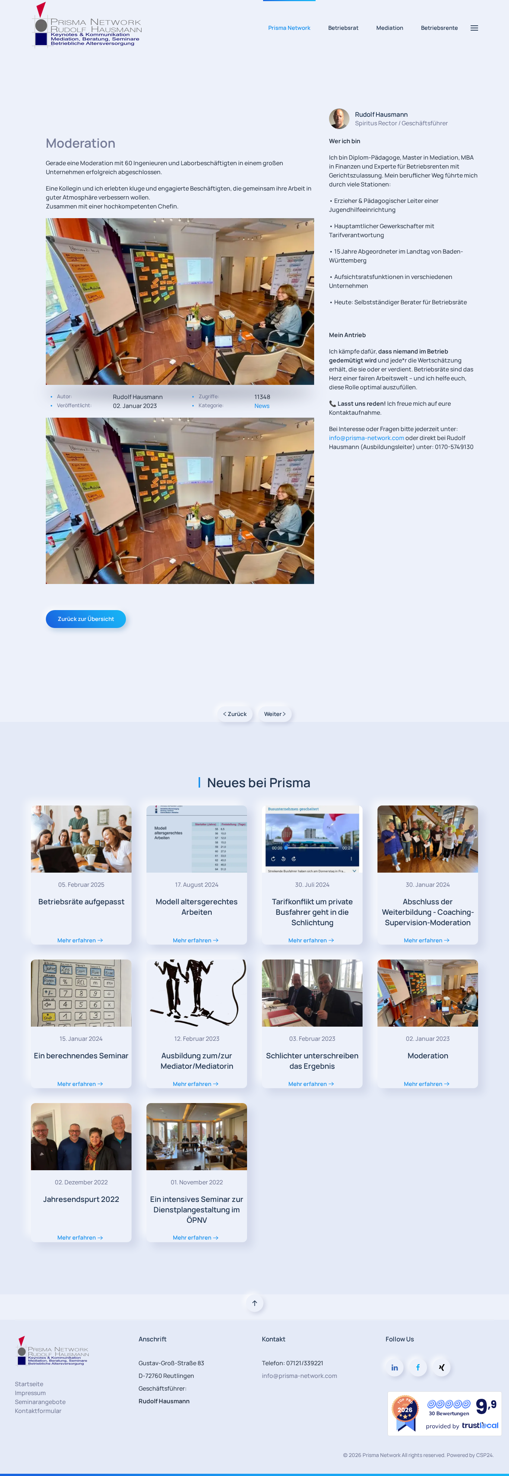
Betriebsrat (343, 28)
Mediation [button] (389, 28)
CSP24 (484, 1454)
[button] (474, 28)
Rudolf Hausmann (381, 114)
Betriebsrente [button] (439, 28)
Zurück (237, 714)
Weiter (273, 714)
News (262, 406)
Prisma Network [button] (289, 28)
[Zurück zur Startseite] (87, 28)
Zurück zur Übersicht (86, 619)
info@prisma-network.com (366, 438)
